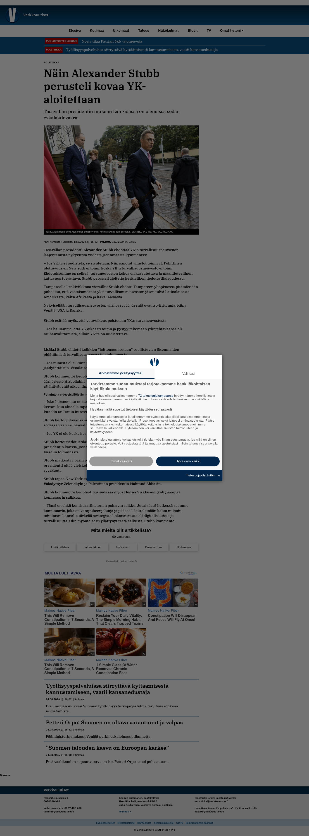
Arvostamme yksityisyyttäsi (120, 373)
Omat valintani (121, 461)
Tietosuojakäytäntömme (203, 475)
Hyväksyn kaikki (188, 461)
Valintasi (188, 373)
